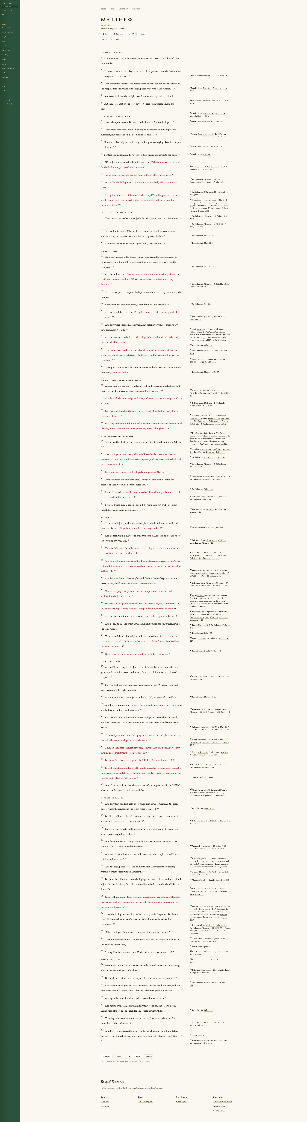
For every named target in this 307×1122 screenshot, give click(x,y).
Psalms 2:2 (220, 101)
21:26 (217, 113)
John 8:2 (212, 777)
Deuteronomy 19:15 (207, 846)
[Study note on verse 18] (113, 284)
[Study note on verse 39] (116, 570)
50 (102, 703)
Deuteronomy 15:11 (198, 182)
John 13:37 (210, 509)
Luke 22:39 (220, 457)
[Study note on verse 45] (124, 646)
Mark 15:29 (216, 872)
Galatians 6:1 (207, 1043)
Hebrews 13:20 (196, 418)
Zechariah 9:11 (206, 415)
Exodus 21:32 (209, 235)
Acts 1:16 (203, 227)
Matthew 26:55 (204, 677)
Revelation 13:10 (204, 740)
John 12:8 (219, 182)
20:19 (218, 477)
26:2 (217, 284)
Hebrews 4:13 (218, 317)
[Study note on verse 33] (149, 484)
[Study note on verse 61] (125, 858)
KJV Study (10, 3)
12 (102, 181)
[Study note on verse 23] (129, 342)
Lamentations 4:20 (197, 795)
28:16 (217, 479)
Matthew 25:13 (210, 553)
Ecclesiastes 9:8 (206, 137)
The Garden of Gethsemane (222, 1101)
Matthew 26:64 (210, 372)
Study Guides (5, 37)
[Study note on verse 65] (115, 924)
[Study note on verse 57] (159, 808)
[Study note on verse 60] (147, 846)
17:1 (219, 651)
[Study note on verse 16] (166, 243)
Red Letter (5, 91)
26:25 (222, 928)
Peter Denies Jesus (219, 1106)
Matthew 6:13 (217, 614)
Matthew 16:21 (209, 477)
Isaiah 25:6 (212, 406)
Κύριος (200, 329)
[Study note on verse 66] (172, 931)
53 (102, 746)
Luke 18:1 (202, 638)
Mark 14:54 (207, 88)
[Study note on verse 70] (176, 977)
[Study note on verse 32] (168, 471)
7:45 (196, 823)
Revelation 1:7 (195, 934)
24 (102, 348)
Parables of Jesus (181, 1101)
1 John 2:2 (198, 424)
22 (102, 323)
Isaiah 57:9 (217, 137)
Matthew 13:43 (206, 449)
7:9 (217, 403)
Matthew (123, 9)
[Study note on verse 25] (130, 372)
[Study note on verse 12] (110, 187)
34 (102, 491)
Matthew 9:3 (209, 939)
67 (102, 938)
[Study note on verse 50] (142, 709)
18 (102, 273)
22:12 (205, 712)
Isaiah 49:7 (200, 875)
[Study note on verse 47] (111, 676)
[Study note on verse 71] (174, 990)
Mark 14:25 (217, 449)
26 (102, 384)
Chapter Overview (110, 40)
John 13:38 (222, 497)
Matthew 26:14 (196, 679)
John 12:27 (199, 555)
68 (102, 951)
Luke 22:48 (210, 709)
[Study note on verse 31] (123, 464)
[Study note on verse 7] (157, 134)
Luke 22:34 (206, 499)
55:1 (218, 406)
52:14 (192, 954)
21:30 (205, 116)
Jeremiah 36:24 (196, 941)
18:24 (225, 88)
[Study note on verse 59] (136, 833)
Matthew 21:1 (209, 457)
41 (102, 589)
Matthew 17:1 (211, 540)
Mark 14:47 (224, 727)
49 (102, 696)
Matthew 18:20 (210, 179)
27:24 (222, 113)
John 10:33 (207, 941)
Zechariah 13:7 (203, 765)
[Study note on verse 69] (141, 970)
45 (102, 635)
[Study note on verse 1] (114, 63)
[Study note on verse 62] (148, 871)
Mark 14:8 (223, 192)
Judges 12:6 (208, 1010)
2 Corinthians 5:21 (222, 555)
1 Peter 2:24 (206, 558)
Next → (137, 1057)
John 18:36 (210, 727)
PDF (132, 34)
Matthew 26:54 (204, 790)
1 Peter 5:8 (214, 617)
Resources (4, 59)
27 (102, 397)
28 (102, 409)
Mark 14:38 (201, 612)
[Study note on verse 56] (148, 790)
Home (103, 9)
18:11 (207, 576)
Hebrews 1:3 (220, 931)
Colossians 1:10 (202, 167)
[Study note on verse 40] (156, 583)
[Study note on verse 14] (101, 223)
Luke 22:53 (194, 287)
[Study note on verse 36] (162, 527)
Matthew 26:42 (204, 570)
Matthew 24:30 (208, 928)
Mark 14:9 (194, 219)
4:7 (217, 558)
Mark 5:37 (222, 540)
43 (102, 615)
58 (102, 815)
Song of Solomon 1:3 (206, 134)
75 (102, 1029)
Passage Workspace (7, 32)
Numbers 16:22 (215, 573)
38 (102, 547)
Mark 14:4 (218, 147)
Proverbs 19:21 (196, 116)
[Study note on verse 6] (173, 121)
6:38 (191, 576)
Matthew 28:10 (208, 479)
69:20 (197, 467)
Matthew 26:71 (212, 970)
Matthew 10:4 (209, 224)
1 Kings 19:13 (195, 973)
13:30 (196, 227)
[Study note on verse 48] (136, 689)
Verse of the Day (6, 28)
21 (102, 311)
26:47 (218, 224)
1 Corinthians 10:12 (211, 982)
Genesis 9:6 (206, 742)
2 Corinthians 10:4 (222, 730)
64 (102, 895)
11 (101, 173)
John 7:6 (203, 287)
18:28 (192, 91)
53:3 (206, 875)
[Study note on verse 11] (174, 174)
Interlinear (119, 34)
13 (101, 193)
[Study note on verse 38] (138, 553)
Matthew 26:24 (208, 767)
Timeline (4, 82)
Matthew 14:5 (208, 113)
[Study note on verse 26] (163, 390)
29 (102, 422)
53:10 (192, 555)
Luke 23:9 (225, 880)
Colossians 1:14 (215, 421)
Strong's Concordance (8, 68)
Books (113, 9)
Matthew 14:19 (205, 390)
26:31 (221, 793)
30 (102, 440)
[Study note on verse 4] (173, 95)
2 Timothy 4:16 (220, 795)
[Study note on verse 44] (120, 628)
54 (102, 759)
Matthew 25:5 (216, 586)
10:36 (214, 941)
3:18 (213, 558)
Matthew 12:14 (209, 101)
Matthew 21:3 (209, 284)
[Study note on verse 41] (133, 595)
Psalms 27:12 (221, 846)
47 (102, 666)
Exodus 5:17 (208, 147)
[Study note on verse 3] (175, 88)
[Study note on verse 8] (116, 146)
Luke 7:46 (226, 137)
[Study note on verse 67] (129, 944)
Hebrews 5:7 (221, 528)
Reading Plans (6, 50)
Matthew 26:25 (210, 697)
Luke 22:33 (208, 489)
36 (102, 521)
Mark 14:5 (207, 154)
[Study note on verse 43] (178, 615)
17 (102, 255)
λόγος (200, 1035)
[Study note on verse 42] (176, 608)
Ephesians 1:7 (203, 421)
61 (102, 852)
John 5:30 (225, 573)
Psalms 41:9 (208, 351)
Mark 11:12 (220, 122)
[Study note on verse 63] (116, 889)
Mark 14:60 (203, 880)
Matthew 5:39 (195, 742)
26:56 (201, 362)
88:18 (202, 467)
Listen (143, 34)
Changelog (10, 104)
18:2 (226, 76)
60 (102, 840)
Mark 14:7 (211, 182)
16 (102, 242)
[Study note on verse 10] (147, 167)
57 (102, 802)
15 (102, 229)
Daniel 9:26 (209, 362)
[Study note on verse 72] (165, 997)
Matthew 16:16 (213, 889)
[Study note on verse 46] (169, 653)
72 (102, 997)
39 (102, 559)
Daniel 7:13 (199, 931)
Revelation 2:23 (196, 319)
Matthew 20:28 (221, 424)
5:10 (223, 167)
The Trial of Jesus (219, 1111)
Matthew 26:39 (204, 528)
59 (102, 827)
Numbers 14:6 (220, 939)
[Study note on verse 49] (180, 697)
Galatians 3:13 (195, 558)
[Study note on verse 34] (136, 496)
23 (102, 336)
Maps (3, 86)
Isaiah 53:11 (220, 452)
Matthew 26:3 (209, 808)
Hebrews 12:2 (221, 925)
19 (102, 290)
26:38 (225, 586)
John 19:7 (208, 947)
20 (102, 303)
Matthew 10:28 (210, 1023)
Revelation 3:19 (201, 1025)
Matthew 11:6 (209, 464)
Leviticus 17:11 (214, 418)
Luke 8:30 (213, 755)
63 (102, 878)
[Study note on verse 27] (112, 403)
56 (102, 784)
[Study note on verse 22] (128, 329)
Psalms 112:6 (222, 216)
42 (102, 602)
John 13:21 (208, 304)
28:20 (219, 179)
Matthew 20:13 (196, 712)
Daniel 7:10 (204, 755)
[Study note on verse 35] (144, 509)
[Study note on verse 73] (168, 1010)
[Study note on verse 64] (127, 906)
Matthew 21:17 (209, 122)
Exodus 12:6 (209, 266)
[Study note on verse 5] (110, 108)
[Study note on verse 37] (130, 540)
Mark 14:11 (208, 243)
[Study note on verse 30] (103, 446)
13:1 (215, 651)
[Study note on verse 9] (179, 154)
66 (102, 930)
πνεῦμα (200, 595)
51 (102, 716)
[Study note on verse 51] (107, 727)
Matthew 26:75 (211, 497)
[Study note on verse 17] (113, 266)
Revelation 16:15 (196, 620)
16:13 (207, 617)
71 (102, 984)
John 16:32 (209, 795)
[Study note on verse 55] (139, 777)
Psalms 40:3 (210, 452)
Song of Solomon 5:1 (207, 403)
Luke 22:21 (218, 351)
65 (102, 913)
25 (102, 366)
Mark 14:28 (225, 477)
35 (102, 503)
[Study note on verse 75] (101, 1040)
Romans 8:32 (209, 555)
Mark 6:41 (216, 390)
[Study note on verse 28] (121, 415)
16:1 (191, 195)
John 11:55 (220, 76)
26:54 (196, 362)
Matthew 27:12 (202, 891)
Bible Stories (5, 46)
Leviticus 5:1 (213, 891)
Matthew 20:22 (202, 573)
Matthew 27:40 (205, 872)
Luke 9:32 (194, 586)
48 (102, 683)
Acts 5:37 (205, 973)
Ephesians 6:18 (212, 612)
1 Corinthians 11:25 (220, 415)
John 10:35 (214, 765)
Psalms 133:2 (195, 137)
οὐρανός (202, 906)
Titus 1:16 (206, 169)
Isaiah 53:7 (199, 894)
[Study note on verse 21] (114, 316)
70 (102, 976)
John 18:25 (210, 821)
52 (102, 733)
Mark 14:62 (210, 925)
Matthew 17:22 (209, 76)
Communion (105, 1101)
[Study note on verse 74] (132, 1023)
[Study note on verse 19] (110, 296)
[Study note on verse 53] (148, 752)
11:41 (196, 576)
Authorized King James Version (112, 28)
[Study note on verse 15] (166, 235)
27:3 (222, 224)
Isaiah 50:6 (225, 952)
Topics (3, 41)
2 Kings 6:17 (203, 752)
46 (102, 652)
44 (102, 622)
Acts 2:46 (210, 393)
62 (102, 865)
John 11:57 (217, 88)
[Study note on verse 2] (129, 75)
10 (102, 161)
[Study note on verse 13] (120, 204)
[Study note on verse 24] (114, 359)
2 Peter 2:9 (223, 617)
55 (102, 766)
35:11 (192, 849)
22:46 (197, 614)
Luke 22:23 (208, 345)
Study (107, 34)
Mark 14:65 (205, 960)
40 (102, 577)
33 (101, 478)
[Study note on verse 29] (169, 428)
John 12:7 (198, 195)
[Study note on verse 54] (175, 759)
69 (102, 964)
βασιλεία (204, 433)
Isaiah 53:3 (221, 553)
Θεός (199, 859)
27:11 (219, 372)
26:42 (213, 528)
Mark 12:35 (203, 777)
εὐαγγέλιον (203, 200)
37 (102, 534)
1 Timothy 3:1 (214, 167)
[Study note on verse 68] (175, 951)
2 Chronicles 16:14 (211, 192)
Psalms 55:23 (216, 742)
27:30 (218, 952)
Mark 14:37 (223, 583)
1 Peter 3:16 (219, 849)
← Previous (107, 1057)
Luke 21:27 (209, 931)
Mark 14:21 (202, 359)
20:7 (217, 393)
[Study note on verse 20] (170, 304)
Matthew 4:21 (207, 543)
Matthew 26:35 (212, 583)
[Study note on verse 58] (144, 821)
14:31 (201, 576)
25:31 (196, 755)
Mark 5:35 (224, 284)
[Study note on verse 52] (152, 739)
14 (102, 217)
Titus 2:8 (210, 849)
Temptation (105, 1106)
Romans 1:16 (203, 211)
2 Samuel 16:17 (214, 712)
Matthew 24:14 (210, 216)
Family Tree (5, 77)
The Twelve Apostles (145, 1101)
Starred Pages (5, 55)
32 (102, 470)
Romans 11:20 (195, 512)
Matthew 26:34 (212, 1040)
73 (102, 1004)
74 (102, 1017)
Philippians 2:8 (215, 576)
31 (101, 453)
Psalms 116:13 (201, 406)
